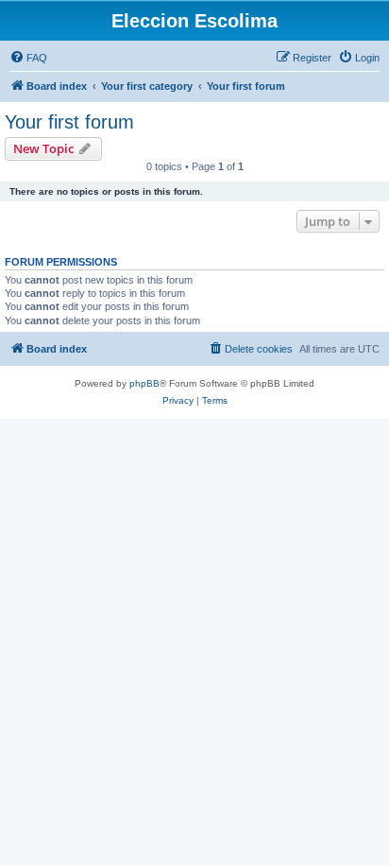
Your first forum (69, 122)
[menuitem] (28, 57)
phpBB (144, 383)
